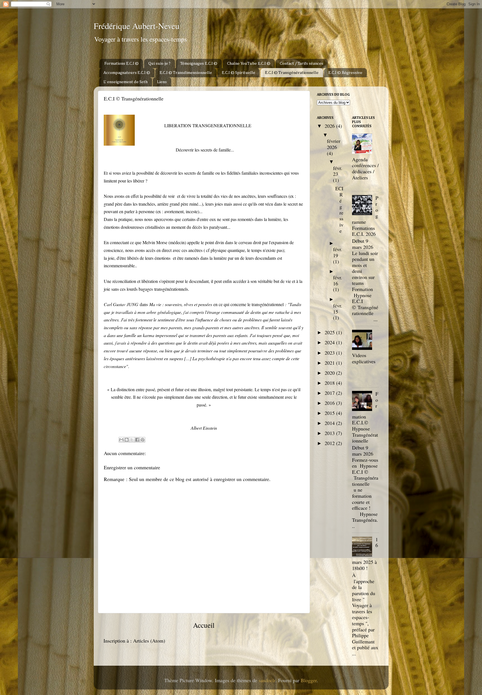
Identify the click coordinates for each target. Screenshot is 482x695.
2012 (330, 443)
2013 (330, 433)
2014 (330, 423)
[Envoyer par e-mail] (121, 440)
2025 (330, 332)
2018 (330, 382)
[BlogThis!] (126, 440)
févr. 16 (337, 280)
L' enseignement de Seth (125, 82)
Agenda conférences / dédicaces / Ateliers (365, 168)
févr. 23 (337, 171)
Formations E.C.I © (121, 63)
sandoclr (267, 680)
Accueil (204, 625)
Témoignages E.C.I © (198, 63)
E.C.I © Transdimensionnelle (186, 73)
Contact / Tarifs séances (301, 63)
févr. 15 (337, 308)
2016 (330, 403)
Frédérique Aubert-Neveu (136, 25)
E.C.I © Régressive (345, 73)
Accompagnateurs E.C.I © (126, 73)
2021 (330, 362)
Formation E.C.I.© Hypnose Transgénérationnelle (365, 417)
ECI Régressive (339, 209)
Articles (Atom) (149, 640)
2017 (330, 392)
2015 (330, 413)
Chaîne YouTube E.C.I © (248, 63)
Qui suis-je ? (159, 63)
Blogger (309, 680)
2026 (330, 125)
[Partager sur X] (132, 440)
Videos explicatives (363, 358)
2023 (330, 352)
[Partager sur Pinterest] (142, 440)
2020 (330, 372)
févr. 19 (337, 252)
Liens (162, 82)
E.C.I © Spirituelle (238, 73)
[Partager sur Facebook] (137, 440)
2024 (330, 342)
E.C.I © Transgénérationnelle (292, 73)
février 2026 (333, 144)
